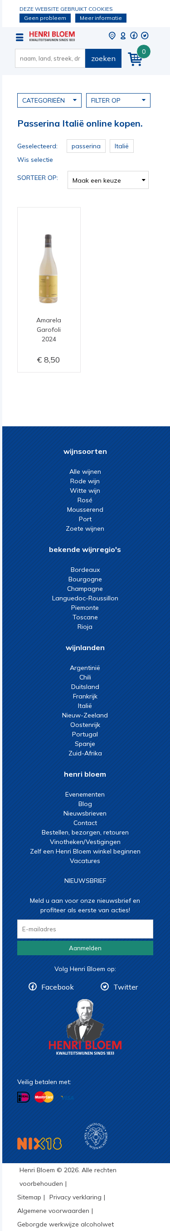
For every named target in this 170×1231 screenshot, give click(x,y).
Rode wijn (85, 481)
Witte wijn (85, 490)
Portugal (85, 734)
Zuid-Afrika (85, 753)
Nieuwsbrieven (85, 813)
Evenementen (85, 794)
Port (85, 519)
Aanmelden (85, 948)
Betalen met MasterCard (43, 1097)
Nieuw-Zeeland (85, 715)
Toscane (85, 617)
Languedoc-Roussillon (85, 598)
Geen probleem (45, 17)
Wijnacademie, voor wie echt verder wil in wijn (95, 1136)
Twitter (125, 986)
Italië (85, 706)
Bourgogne (85, 579)
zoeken (103, 58)
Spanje (85, 744)
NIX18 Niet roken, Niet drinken (39, 1143)
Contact (85, 823)
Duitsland (85, 687)
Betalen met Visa (67, 1098)
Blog (85, 804)
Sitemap (29, 1197)
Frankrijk (85, 696)
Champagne (85, 589)
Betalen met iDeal (23, 1097)
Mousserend (85, 509)
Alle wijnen (85, 471)
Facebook (57, 986)
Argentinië (85, 668)
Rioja (85, 627)
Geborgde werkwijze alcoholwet (65, 1224)
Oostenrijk (85, 725)
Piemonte (85, 608)
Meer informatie (101, 17)
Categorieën (43, 100)
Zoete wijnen (85, 528)
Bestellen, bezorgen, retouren (85, 832)
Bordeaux (85, 570)
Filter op (106, 100)
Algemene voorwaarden (53, 1211)
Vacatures (85, 861)
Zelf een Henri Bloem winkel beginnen (85, 851)
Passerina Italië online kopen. (52, 36)
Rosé (85, 500)
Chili (85, 677)
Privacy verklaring (75, 1197)
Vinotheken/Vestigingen (85, 842)
